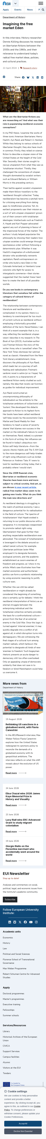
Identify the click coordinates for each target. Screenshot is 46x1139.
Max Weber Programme (14, 968)
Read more (16, 773)
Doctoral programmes (13, 993)
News (30, 9)
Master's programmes (13, 999)
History (6, 943)
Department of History (14, 17)
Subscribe (10, 899)
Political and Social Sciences (16, 954)
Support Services (11, 1051)
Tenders (7, 1073)
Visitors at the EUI (12, 1067)
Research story (30, 68)
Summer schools (11, 1015)
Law (5, 948)
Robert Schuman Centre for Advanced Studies (21, 976)
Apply (6, 9)
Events (18, 9)
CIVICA (6, 1045)
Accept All (23, 1124)
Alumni (6, 1062)
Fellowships (8, 1009)
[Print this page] (4, 77)
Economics (8, 937)
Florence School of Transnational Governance (19, 961)
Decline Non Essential (23, 1131)
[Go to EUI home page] (6, 3)
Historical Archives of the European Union (20, 1038)
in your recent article (25, 487)
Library (6, 1031)
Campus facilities (11, 1056)
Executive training (11, 1004)
